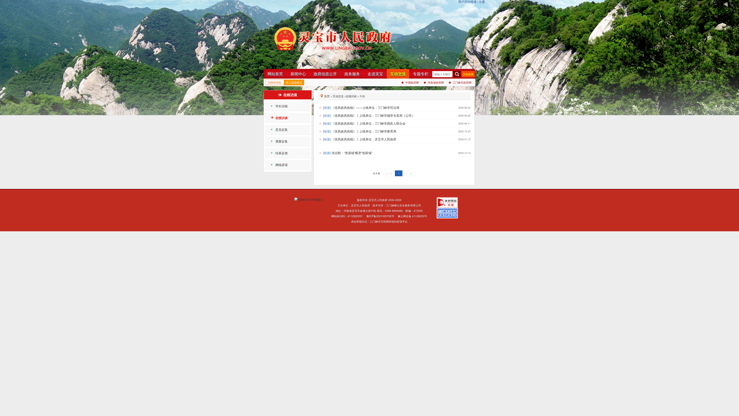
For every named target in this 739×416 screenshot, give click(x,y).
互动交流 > (339, 96)
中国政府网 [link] (412, 82)
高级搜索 (468, 74)
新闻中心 (298, 73)
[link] (394, 108)
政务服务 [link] (352, 73)
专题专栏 (420, 73)
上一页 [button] (388, 173)
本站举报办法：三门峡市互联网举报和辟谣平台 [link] (379, 221)
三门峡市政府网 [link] (462, 82)
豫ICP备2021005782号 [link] (380, 216)
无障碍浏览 (274, 82)
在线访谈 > (352, 96)
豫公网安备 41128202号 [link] (412, 216)
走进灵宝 (375, 73)
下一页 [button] (408, 173)
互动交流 (398, 73)
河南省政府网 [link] (436, 82)
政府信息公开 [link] (325, 73)
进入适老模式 (294, 82)
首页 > (328, 96)
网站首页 (275, 73)
